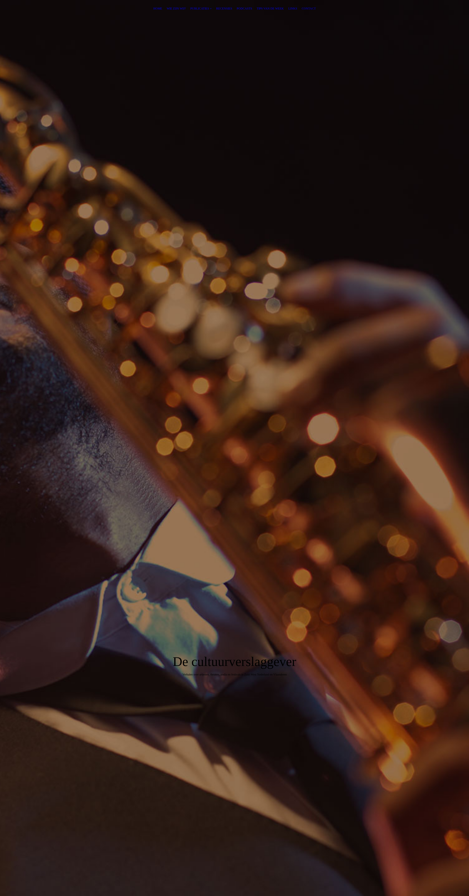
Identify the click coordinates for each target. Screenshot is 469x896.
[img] (234, 448)
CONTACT (309, 8)
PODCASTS (244, 8)
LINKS (292, 8)
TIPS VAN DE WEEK (270, 8)
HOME (157, 8)
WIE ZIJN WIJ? (176, 8)
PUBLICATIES (199, 8)
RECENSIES (224, 8)
